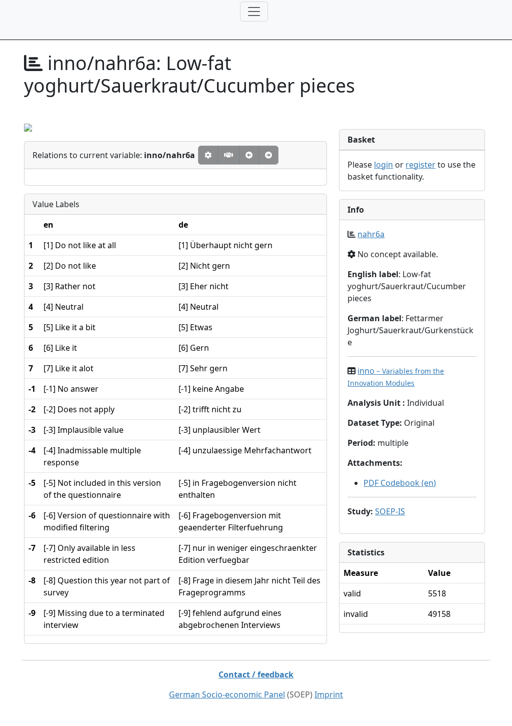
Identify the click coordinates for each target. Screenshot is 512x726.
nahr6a (371, 234)
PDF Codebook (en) (400, 482)
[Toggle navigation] (254, 12)
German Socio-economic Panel (227, 694)
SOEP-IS (390, 511)
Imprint (328, 694)
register (421, 164)
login (383, 164)
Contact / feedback (256, 674)
